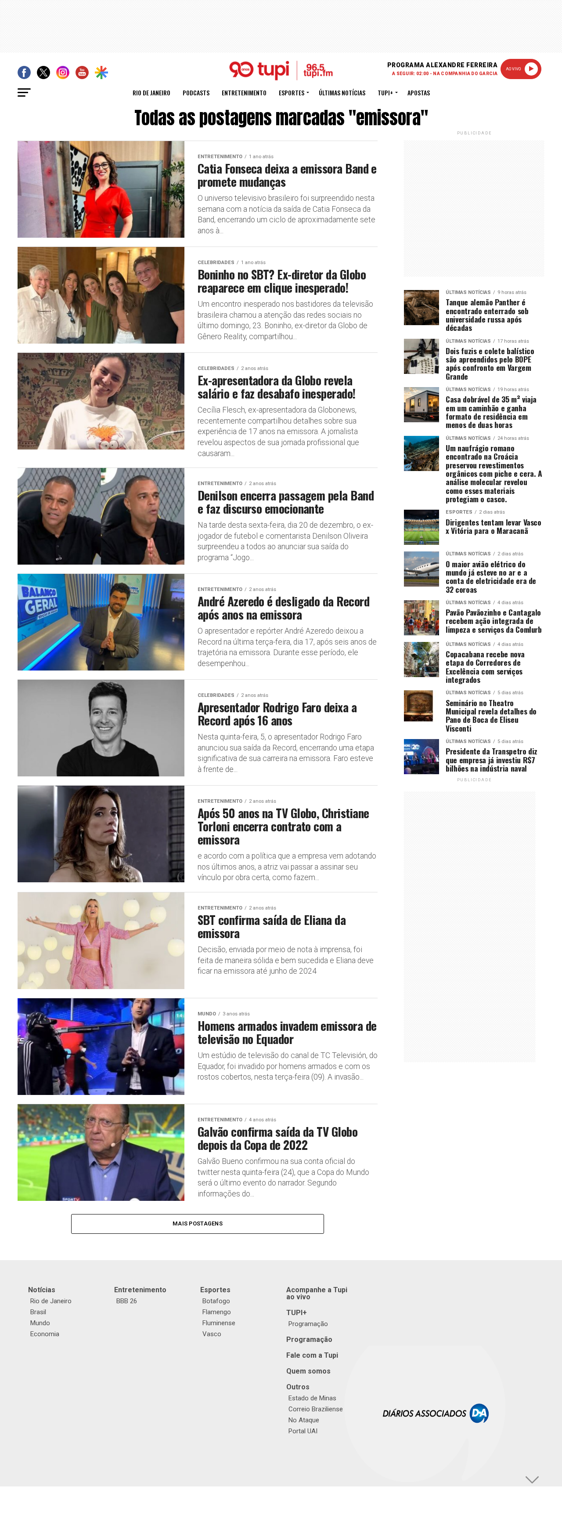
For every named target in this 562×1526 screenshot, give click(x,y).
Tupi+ (385, 92)
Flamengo (216, 1312)
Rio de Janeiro (151, 92)
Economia (44, 1334)
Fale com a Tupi (312, 1355)
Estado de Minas (312, 1398)
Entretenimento (244, 92)
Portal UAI (302, 1431)
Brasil (38, 1312)
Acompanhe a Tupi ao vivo (316, 1293)
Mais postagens (198, 1223)
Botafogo (216, 1301)
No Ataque (303, 1420)
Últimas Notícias (342, 92)
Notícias (41, 1290)
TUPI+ (296, 1313)
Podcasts (196, 92)
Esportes (291, 92)
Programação (308, 1324)
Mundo (40, 1323)
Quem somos (308, 1371)
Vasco (211, 1334)
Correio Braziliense (315, 1409)
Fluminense (218, 1323)
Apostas (418, 92)
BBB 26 (126, 1301)
